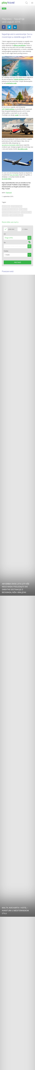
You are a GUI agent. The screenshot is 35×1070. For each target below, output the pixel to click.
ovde (16, 115)
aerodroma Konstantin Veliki (10, 145)
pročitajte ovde (11, 83)
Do (5, 242)
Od (5, 234)
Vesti (4, 8)
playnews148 (26, 212)
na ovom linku (6, 179)
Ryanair (5, 215)
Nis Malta (23, 209)
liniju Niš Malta (14, 175)
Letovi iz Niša (16, 206)
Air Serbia (6, 206)
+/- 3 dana (25, 229)
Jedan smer (11, 229)
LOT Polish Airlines (8, 109)
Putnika (6, 251)
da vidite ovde (22, 149)
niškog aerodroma (19, 45)
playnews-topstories (11, 212)
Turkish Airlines (18, 79)
